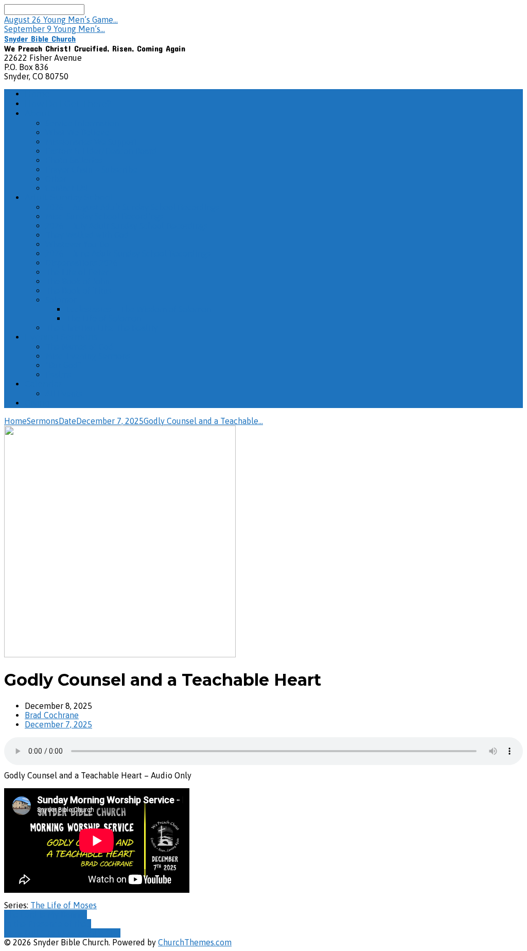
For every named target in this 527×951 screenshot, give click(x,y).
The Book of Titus (78, 290)
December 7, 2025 (110, 421)
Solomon (61, 299)
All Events (63, 393)
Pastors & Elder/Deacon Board (100, 151)
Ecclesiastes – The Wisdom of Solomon (138, 309)
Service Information (82, 123)
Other (55, 178)
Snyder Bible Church (40, 38)
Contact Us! (66, 188)
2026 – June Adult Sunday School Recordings (127, 253)
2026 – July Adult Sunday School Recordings (126, 225)
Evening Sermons (61, 337)
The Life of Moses (63, 905)
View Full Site (30, 933)
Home (37, 94)
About (38, 113)
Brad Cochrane (52, 715)
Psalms (58, 374)
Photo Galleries (73, 160)
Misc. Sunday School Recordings (104, 216)
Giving (37, 403)
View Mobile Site (88, 933)
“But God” (63, 365)
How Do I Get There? (68, 104)
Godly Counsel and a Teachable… (203, 421)
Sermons (43, 421)
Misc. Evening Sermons (87, 356)
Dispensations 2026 (81, 262)
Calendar (43, 384)
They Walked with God (87, 235)
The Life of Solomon (103, 318)
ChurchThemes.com (195, 942)
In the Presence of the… (47, 923)
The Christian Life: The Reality (101, 327)
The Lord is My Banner (45, 914)
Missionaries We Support (91, 141)
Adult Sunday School (69, 197)
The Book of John (77, 281)
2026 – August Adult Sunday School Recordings (132, 207)
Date (67, 421)
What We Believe (77, 132)
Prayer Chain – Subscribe (91, 169)
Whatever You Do (77, 244)
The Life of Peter (77, 272)
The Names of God (79, 346)
